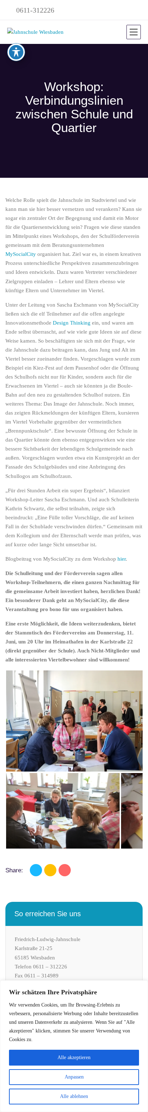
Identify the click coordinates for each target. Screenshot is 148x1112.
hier (121, 559)
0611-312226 (35, 10)
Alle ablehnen (74, 1096)
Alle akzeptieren (74, 1057)
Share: (14, 870)
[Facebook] (36, 870)
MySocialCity (20, 254)
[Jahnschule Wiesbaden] (35, 32)
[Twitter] (50, 870)
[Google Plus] (65, 870)
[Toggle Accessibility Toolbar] (16, 52)
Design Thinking (72, 323)
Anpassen (74, 1077)
